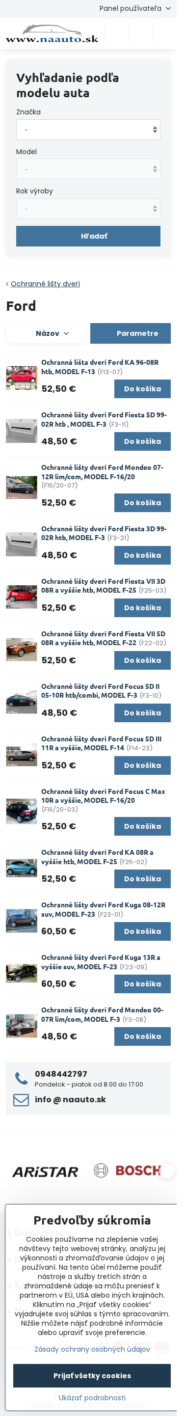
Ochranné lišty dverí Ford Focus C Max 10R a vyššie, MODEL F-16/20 (103, 796)
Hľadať (94, 236)
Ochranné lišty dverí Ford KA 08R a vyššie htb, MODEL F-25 (97, 856)
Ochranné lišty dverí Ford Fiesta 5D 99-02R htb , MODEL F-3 (104, 419)
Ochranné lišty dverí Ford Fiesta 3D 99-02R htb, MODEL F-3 (104, 533)
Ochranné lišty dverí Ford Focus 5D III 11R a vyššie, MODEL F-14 (101, 743)
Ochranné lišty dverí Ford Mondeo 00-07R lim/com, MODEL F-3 (102, 1014)
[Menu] (165, 33)
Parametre (136, 333)
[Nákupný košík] (141, 33)
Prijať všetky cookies (92, 1376)
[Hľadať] (117, 33)
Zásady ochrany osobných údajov (92, 1349)
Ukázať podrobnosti (92, 1398)
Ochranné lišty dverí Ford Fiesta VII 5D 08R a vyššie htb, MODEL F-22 (103, 638)
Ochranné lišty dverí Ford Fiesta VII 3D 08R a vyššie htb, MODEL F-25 (103, 585)
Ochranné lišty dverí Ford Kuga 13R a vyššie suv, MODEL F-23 (100, 962)
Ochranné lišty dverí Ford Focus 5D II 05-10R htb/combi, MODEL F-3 (100, 690)
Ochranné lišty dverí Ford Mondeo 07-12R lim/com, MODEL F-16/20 (102, 472)
